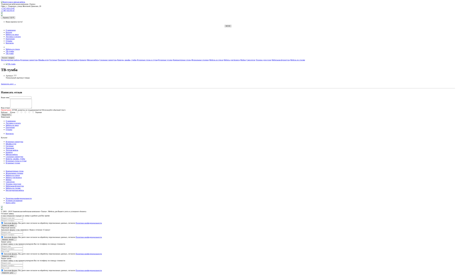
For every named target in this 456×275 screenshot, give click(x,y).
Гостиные (53, 60)
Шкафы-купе (43, 60)
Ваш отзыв (5, 108)
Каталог (9, 32)
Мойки (243, 60)
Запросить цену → (8, 84)
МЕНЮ (228, 26)
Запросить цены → (8, 256)
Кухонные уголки (165, 60)
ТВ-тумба (10, 53)
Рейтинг (4, 112)
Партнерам (10, 39)
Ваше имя (5, 97)
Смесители (250, 60)
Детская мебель (72, 60)
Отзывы (9, 41)
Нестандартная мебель (15, 190)
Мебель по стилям (297, 60)
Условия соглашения (14, 201)
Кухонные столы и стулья (147, 60)
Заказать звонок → (9, 239)
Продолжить (6, 115)
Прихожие (62, 60)
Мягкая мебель (93, 60)
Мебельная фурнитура (281, 60)
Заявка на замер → (9, 225)
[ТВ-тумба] (10, 64)
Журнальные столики (200, 60)
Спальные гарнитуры (108, 60)
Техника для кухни (263, 60)
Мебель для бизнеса (232, 60)
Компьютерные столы (182, 60)
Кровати (82, 60)
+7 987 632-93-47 (8, 10)
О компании (11, 30)
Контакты (10, 43)
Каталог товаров (8, 58)
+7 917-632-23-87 (8, 8)
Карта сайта (10, 203)
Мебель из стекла (13, 49)
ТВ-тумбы (10, 51)
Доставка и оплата (13, 37)
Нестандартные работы (10, 60)
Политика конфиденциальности (19, 198)
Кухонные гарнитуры (29, 60)
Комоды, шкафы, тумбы (127, 60)
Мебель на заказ (12, 34)
